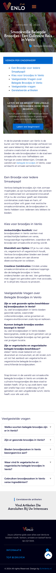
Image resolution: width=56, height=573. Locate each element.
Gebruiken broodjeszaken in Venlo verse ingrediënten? (28, 480)
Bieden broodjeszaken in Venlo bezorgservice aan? (28, 451)
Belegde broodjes (43, 46)
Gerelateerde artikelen (25, 90)
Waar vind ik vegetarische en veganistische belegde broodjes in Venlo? (28, 466)
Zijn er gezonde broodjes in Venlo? (28, 439)
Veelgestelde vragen (23, 86)
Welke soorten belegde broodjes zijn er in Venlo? (28, 429)
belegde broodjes (26, 163)
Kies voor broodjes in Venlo (28, 75)
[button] (52, 5)
